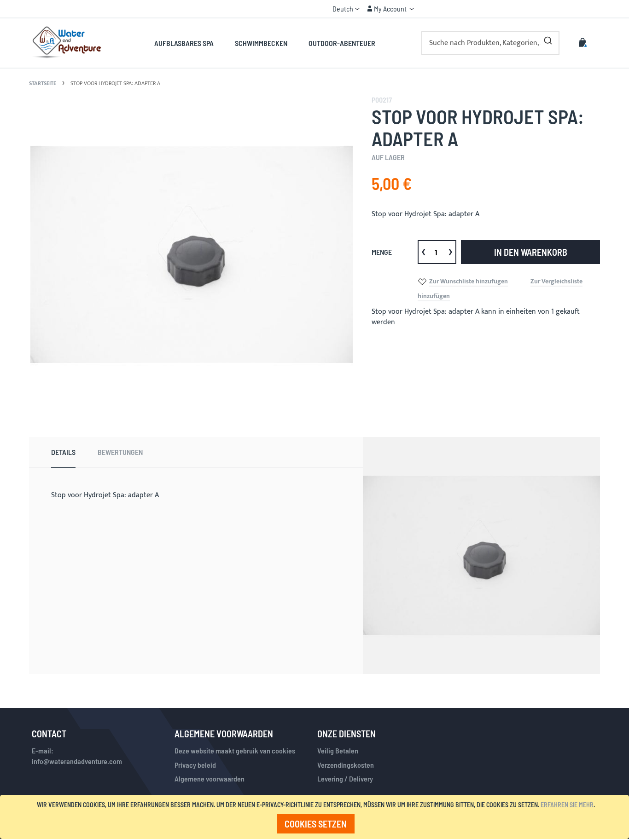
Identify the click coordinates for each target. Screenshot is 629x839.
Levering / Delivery (345, 778)
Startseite (42, 83)
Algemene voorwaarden (210, 778)
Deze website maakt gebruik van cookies (235, 750)
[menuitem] (189, 43)
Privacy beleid (195, 764)
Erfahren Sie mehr (567, 805)
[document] (316, 816)
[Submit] (547, 38)
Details (63, 452)
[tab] (63, 452)
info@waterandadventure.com (77, 761)
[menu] (264, 43)
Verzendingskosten (345, 764)
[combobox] (490, 43)
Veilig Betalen (337, 750)
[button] (346, 9)
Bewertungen (120, 452)
